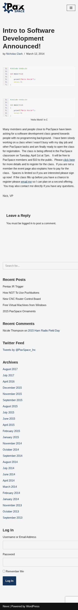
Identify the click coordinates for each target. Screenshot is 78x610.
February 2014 (11, 492)
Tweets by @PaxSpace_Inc (19, 349)
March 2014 (10, 486)
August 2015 (10, 406)
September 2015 (12, 400)
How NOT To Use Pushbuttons (21, 292)
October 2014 (11, 449)
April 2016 (9, 381)
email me (26, 181)
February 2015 (11, 431)
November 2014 (12, 443)
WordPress (33, 606)
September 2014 (12, 455)
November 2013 (12, 505)
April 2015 (9, 424)
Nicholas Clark (14, 53)
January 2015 (11, 437)
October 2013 (11, 511)
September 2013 (12, 517)
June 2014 (9, 474)
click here (69, 159)
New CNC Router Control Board (22, 298)
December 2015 (12, 387)
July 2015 (8, 412)
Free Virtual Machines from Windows (24, 305)
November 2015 (12, 393)
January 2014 (11, 499)
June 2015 (9, 418)
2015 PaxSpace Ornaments (19, 311)
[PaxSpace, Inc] (13, 8)
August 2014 (10, 461)
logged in (27, 223)
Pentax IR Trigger (13, 286)
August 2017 (10, 369)
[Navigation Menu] (71, 8)
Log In (9, 580)
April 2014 (9, 480)
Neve (6, 606)
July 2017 (8, 375)
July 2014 (8, 468)
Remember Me (15, 571)
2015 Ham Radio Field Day (44, 330)
